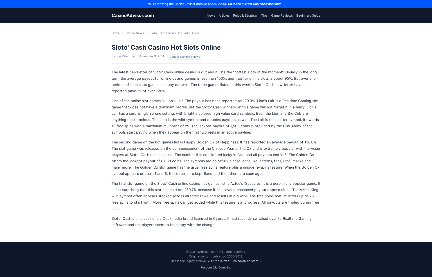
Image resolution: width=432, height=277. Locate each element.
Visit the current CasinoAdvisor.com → (235, 261)
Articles (224, 15)
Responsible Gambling (216, 267)
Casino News (135, 33)
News (211, 15)
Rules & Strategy (245, 15)
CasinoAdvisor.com (133, 15)
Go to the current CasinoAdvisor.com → (256, 4)
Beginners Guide (308, 15)
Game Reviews (282, 15)
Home (116, 33)
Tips (264, 15)
